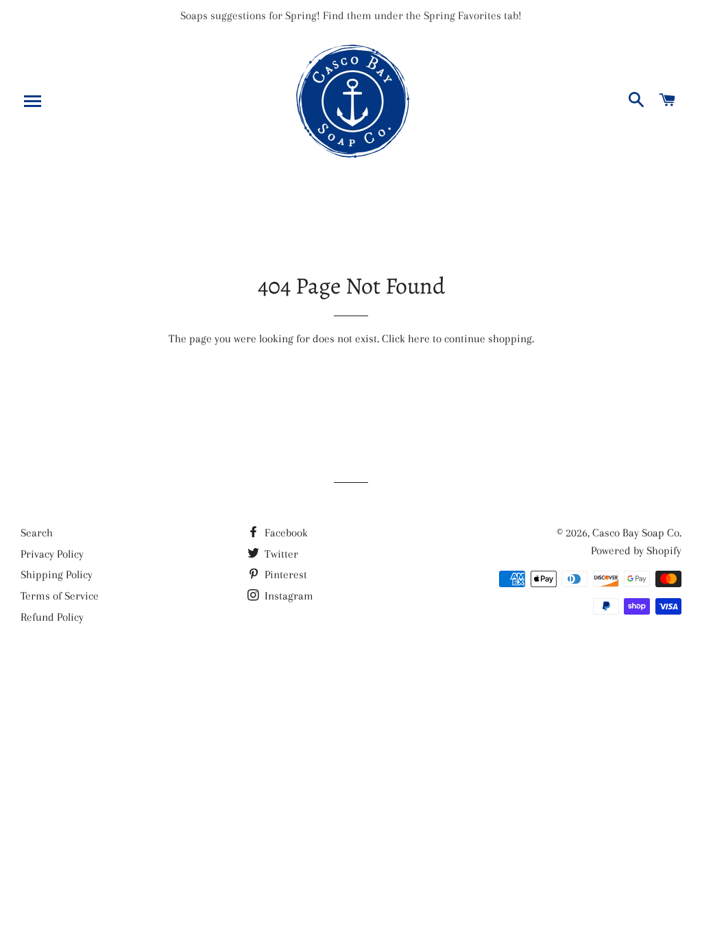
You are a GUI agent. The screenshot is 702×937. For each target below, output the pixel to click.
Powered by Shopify (636, 550)
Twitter (280, 553)
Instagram (287, 595)
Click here (406, 338)
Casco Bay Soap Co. (636, 532)
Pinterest (284, 574)
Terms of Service (60, 595)
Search (37, 532)
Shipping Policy (57, 574)
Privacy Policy (52, 553)
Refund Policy (52, 617)
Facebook (285, 532)
